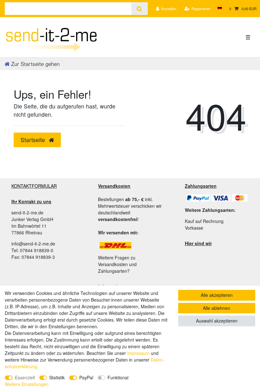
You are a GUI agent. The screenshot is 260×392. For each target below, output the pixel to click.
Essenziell (25, 377)
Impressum (138, 353)
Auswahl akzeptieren (216, 320)
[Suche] (139, 8)
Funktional (117, 377)
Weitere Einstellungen (27, 384)
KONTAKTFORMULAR (34, 186)
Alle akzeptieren (217, 295)
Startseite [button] (34, 140)
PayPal (86, 377)
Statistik (57, 377)
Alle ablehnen (216, 308)
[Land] (219, 8)
